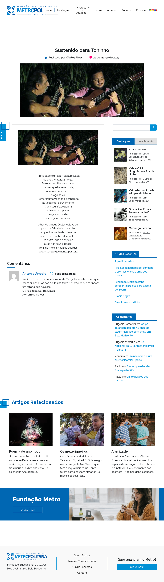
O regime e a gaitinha (127, 302)
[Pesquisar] (153, 127)
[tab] (123, 141)
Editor (145, 198)
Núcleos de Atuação (81, 10)
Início (49, 10)
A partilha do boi (124, 261)
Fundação (63, 10)
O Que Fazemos (82, 567)
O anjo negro (122, 296)
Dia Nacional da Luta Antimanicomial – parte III (134, 345)
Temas (98, 10)
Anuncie (126, 10)
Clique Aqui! (28, 509)
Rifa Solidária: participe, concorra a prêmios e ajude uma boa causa (134, 271)
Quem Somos (82, 555)
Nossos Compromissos (82, 561)
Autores (111, 10)
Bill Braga (147, 179)
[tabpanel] (134, 195)
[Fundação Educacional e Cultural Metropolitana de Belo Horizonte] (32, 10)
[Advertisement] (82, 31)
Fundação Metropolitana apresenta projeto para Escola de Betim (133, 285)
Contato (141, 10)
